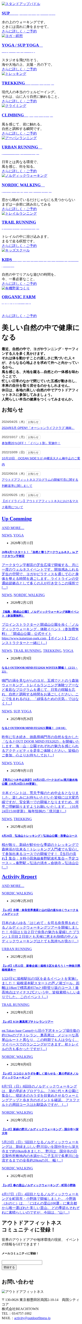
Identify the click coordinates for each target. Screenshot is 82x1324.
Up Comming (17, 518)
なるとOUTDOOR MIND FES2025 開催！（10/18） (34, 728)
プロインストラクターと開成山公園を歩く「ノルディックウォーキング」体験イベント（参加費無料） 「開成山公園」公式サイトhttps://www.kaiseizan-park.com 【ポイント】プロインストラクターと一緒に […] (40, 634)
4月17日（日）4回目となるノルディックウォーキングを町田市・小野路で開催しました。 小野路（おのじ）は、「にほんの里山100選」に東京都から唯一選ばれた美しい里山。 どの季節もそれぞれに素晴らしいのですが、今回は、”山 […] (41, 1203)
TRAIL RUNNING (27, 651)
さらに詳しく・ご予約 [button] (19, 31)
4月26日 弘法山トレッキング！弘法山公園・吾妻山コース (39, 835)
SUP (28, 13)
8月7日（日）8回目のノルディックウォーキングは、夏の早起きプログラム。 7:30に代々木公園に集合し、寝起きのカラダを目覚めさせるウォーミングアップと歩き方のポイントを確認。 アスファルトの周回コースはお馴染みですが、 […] (41, 1095)
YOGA (18, 535)
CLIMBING (27, 115)
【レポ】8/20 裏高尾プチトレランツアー (27, 1021)
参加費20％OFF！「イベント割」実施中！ (31, 443)
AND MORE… (13, 528)
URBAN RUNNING (17, 949)
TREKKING (28, 83)
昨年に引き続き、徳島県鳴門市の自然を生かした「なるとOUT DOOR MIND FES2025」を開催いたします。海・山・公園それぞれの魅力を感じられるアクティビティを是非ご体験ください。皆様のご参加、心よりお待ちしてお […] (41, 746)
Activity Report (19, 876)
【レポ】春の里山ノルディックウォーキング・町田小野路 (39, 1185)
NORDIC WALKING (29, 595)
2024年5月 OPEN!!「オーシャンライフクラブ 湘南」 (38, 428)
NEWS (7, 535)
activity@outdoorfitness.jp (32, 1318)
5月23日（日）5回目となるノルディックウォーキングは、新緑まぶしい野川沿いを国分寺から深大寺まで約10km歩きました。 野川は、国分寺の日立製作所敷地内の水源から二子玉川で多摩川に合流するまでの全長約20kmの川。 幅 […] (40, 1151)
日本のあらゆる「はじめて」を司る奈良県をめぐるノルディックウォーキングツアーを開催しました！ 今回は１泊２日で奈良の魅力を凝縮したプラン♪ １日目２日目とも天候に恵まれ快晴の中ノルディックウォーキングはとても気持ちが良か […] (41, 932)
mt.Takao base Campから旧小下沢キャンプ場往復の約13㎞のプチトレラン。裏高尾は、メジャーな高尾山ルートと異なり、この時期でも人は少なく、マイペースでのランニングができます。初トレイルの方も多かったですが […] (41, 1040)
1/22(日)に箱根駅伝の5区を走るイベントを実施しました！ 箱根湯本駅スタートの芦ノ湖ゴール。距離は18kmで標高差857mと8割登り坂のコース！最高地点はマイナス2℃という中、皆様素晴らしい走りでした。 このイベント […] (41, 988)
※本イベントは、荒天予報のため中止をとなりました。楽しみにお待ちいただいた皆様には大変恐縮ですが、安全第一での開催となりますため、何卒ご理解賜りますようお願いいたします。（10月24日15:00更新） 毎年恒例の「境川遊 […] (40, 802)
